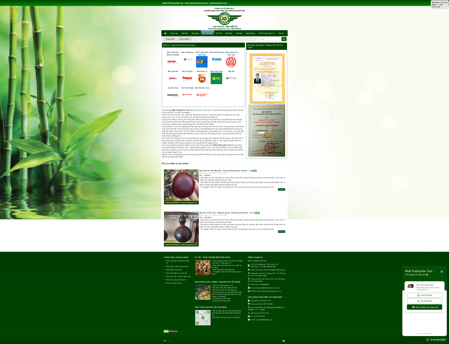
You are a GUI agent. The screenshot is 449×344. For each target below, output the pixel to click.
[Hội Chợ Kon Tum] (202, 94)
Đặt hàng (281, 189)
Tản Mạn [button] (239, 33)
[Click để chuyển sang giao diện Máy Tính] (169, 340)
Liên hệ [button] (281, 33)
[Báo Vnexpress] (187, 59)
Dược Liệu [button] (174, 33)
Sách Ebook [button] (250, 33)
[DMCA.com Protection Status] (171, 331)
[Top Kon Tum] (173, 94)
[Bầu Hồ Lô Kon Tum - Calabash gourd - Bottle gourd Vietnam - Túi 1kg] (181, 229)
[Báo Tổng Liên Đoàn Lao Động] (173, 61)
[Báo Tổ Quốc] (187, 78)
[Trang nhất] (166, 33)
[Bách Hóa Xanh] (217, 78)
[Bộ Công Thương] (217, 59)
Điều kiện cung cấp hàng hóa (176, 280)
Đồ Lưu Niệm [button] (207, 33)
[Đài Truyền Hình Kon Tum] (202, 61)
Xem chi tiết (436, 7)
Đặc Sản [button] (185, 33)
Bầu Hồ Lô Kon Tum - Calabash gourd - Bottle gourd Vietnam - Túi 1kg (227, 213)
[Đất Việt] (231, 78)
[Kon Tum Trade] (187, 94)
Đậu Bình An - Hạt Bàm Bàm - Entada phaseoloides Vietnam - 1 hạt (226, 170)
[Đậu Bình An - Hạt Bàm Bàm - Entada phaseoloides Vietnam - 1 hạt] (181, 187)
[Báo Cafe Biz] (173, 78)
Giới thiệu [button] (228, 33)
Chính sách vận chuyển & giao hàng (178, 276)
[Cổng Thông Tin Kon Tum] (231, 61)
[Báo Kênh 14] (202, 78)
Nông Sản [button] (195, 33)
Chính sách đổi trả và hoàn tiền (176, 273)
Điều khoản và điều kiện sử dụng (177, 266)
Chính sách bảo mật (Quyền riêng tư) (177, 262)
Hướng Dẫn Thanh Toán (174, 270)
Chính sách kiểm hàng (173, 283)
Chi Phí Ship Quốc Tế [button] (267, 33)
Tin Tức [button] (219, 33)
